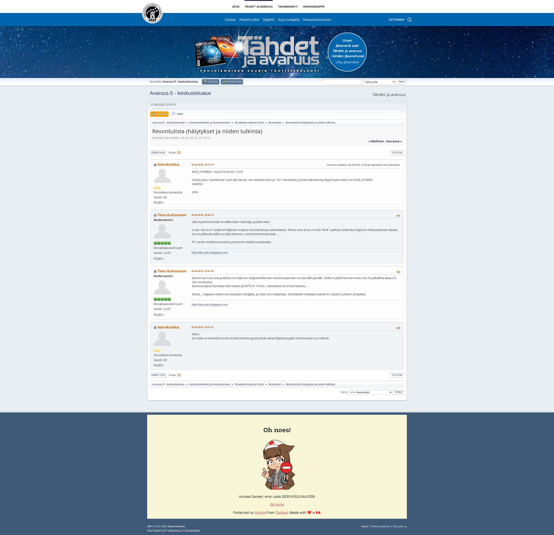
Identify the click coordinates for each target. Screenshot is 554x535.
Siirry (344, 392)
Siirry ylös (158, 375)
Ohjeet (364, 526)
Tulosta (397, 152)
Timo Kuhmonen (172, 215)
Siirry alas (158, 152)
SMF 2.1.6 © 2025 (156, 526)
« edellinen (376, 141)
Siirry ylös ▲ (400, 526)
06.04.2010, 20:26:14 (203, 214)
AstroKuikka (168, 164)
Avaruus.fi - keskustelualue (180, 93)
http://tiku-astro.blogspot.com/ (210, 252)
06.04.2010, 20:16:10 (203, 164)
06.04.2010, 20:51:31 (203, 327)
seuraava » (394, 141)
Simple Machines (176, 526)
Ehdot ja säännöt (380, 526)
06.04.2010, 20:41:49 (203, 271)
